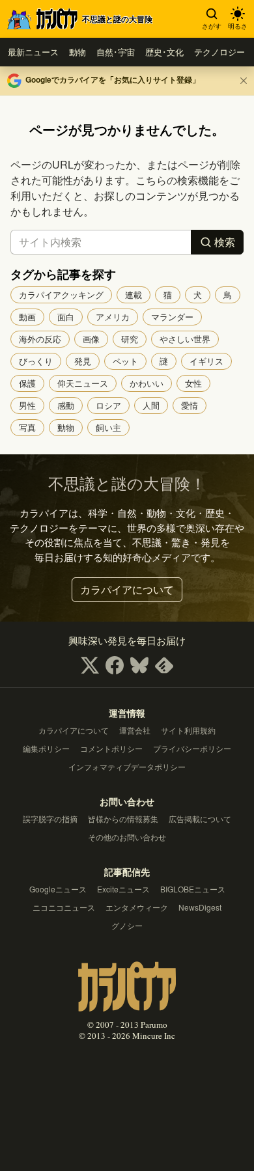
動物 (77, 52)
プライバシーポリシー (192, 748)
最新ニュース (33, 52)
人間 (151, 405)
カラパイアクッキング (61, 294)
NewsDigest (199, 907)
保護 (27, 383)
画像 (91, 339)
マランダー (172, 316)
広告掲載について (200, 818)
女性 (193, 383)
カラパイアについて (127, 589)
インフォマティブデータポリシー (127, 766)
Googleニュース (58, 888)
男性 (27, 405)
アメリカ (113, 316)
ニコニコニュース (64, 907)
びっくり (36, 361)
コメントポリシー (111, 748)
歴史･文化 (164, 52)
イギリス (206, 361)
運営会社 (134, 730)
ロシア (108, 405)
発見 (82, 361)
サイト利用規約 (188, 730)
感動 (65, 405)
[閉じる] (243, 80)
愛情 (189, 405)
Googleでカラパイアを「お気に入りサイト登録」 (112, 79)
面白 (65, 316)
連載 (133, 294)
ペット (125, 361)
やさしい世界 (185, 339)
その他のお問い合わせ (127, 836)
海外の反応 (40, 339)
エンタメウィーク (137, 907)
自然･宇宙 (115, 52)
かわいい (146, 383)
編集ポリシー (46, 748)
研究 (129, 339)
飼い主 (108, 427)
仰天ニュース (82, 383)
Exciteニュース (123, 888)
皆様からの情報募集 (123, 818)
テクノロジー (219, 52)
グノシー (127, 925)
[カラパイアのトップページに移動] (127, 984)
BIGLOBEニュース (192, 888)
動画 (27, 316)
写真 (27, 427)
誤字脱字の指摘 (50, 818)
